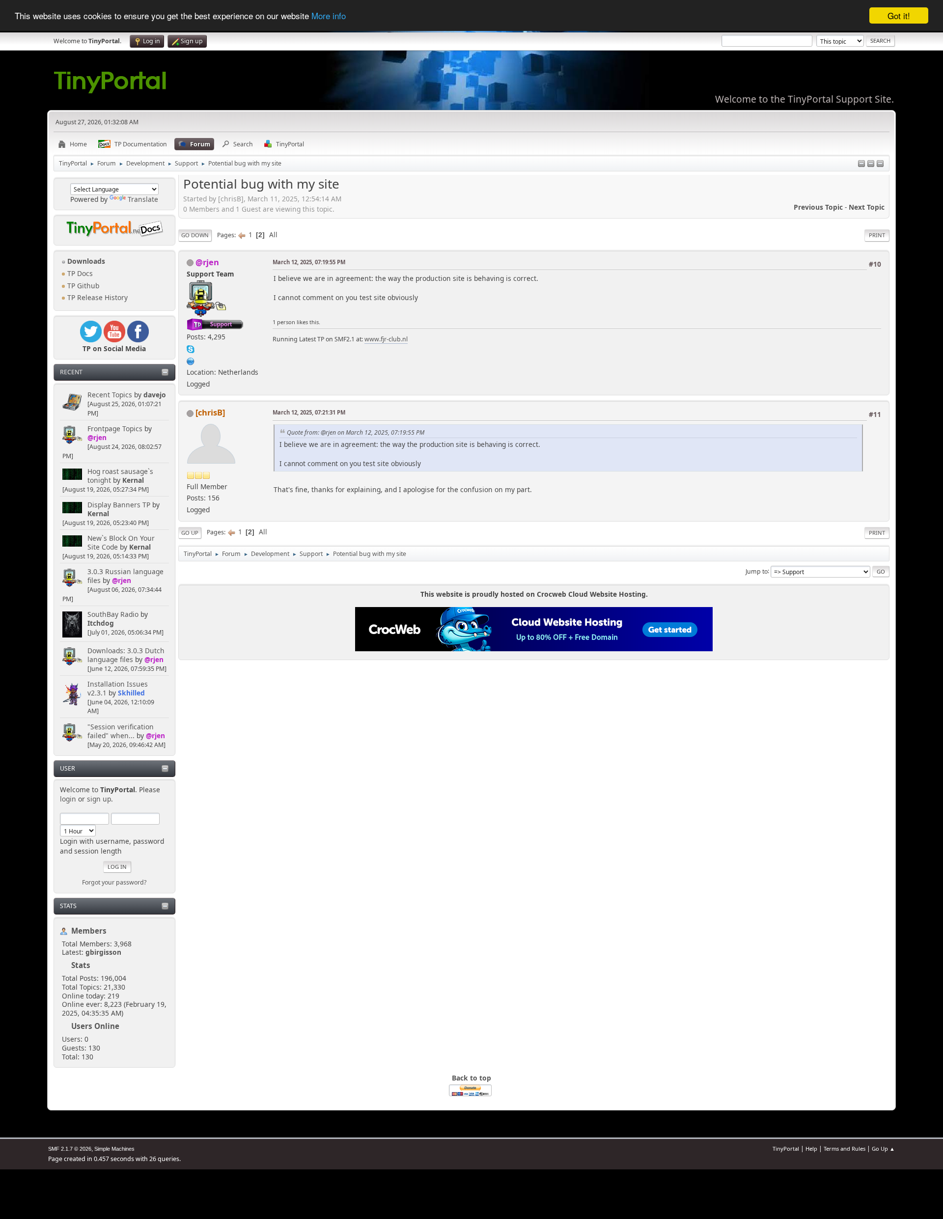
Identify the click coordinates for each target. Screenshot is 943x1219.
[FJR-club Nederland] (190, 359)
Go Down (195, 235)
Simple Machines (114, 1149)
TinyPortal (786, 1148)
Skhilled (131, 692)
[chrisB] (210, 412)
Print (877, 235)
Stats (68, 906)
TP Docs (79, 273)
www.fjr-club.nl (386, 339)
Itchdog (100, 623)
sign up (99, 798)
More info (328, 16)
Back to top (471, 1077)
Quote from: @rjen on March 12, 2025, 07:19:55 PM (355, 432)
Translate (143, 199)
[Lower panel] (871, 164)
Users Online (95, 1026)
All (273, 234)
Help (811, 1148)
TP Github (82, 285)
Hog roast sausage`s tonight (120, 476)
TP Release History (96, 297)
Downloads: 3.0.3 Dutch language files (126, 655)
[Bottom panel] (880, 164)
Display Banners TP (118, 504)
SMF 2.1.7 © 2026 (69, 1149)
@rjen (97, 437)
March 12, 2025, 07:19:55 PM (309, 262)
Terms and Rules (844, 1148)
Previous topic (818, 207)
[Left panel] (861, 164)
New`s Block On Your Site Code (121, 542)
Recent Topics (109, 394)
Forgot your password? (114, 882)
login (68, 798)
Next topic (867, 207)
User (67, 768)
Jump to (757, 571)
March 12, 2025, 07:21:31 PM (309, 412)
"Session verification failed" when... (120, 731)
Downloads (85, 261)
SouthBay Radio (113, 614)
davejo (154, 394)
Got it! (899, 15)
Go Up (189, 532)
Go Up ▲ (883, 1148)
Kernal (133, 480)
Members (89, 931)
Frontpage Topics (114, 428)
